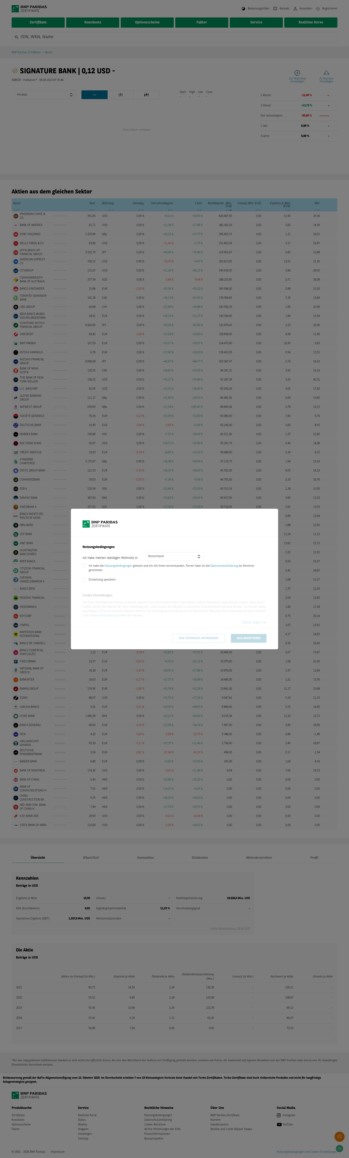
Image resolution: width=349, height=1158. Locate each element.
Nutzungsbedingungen (118, 566)
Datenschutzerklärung (224, 566)
